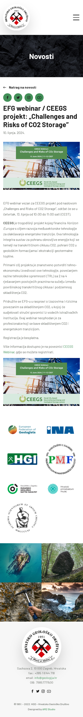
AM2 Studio (48, 709)
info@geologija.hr (45, 678)
